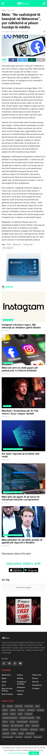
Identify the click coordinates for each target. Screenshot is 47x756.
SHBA (14, 733)
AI (3, 706)
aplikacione (29, 706)
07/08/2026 (6, 503)
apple (37, 706)
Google (13, 714)
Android (9, 706)
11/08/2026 (6, 416)
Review (35, 678)
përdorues (33, 729)
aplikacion (18, 706)
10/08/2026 (6, 459)
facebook (40, 710)
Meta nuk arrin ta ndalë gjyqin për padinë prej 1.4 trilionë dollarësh (20, 369)
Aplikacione (11, 10)
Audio (4, 681)
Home (3, 10)
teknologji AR (8, 248)
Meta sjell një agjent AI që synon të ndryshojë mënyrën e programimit (20, 498)
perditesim (14, 729)
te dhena (19, 737)
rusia (42, 729)
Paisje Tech (36, 675)
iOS (38, 718)
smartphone (30, 733)
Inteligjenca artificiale (10, 718)
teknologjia (37, 737)
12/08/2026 (6, 373)
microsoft (35, 725)
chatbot (12, 710)
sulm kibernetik (8, 737)
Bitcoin (5, 710)
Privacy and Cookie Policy (17, 753)
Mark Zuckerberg (17, 725)
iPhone (5, 722)
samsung (6, 733)
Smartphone (37, 685)
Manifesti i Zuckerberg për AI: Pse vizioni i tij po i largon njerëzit (20, 412)
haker (20, 714)
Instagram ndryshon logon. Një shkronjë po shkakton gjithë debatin (21, 326)
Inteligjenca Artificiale (12, 449)
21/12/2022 (5, 32)
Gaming (20, 678)
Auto (3, 685)
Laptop (20, 694)
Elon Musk (30, 710)
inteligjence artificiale (27, 718)
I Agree (34, 753)
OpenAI (5, 729)
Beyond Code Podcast (7, 689)
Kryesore (7, 406)
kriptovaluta (34, 722)
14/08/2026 (6, 330)
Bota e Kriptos (7, 694)
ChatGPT (21, 710)
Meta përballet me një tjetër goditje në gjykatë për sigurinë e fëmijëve (22, 541)
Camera (20, 675)
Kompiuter (21, 687)
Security (35, 681)
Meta (9, 244)
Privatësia (24, 729)
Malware (5, 725)
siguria (21, 733)
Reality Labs (28, 244)
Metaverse (17, 244)
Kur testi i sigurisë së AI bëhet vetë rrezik (20, 455)
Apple (4, 678)
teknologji (28, 737)
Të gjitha (35, 688)
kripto (12, 722)
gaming (5, 714)
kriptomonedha (22, 722)
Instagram (28, 714)
